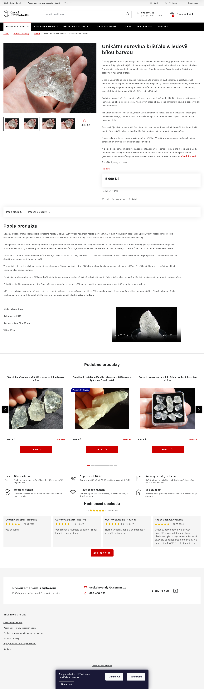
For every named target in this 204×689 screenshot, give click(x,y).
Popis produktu (14, 212)
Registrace (193, 3)
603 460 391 (147, 13)
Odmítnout (114, 677)
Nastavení (66, 684)
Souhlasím (136, 677)
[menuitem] (17, 27)
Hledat (128, 14)
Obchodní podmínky (12, 3)
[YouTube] (175, 591)
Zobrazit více (102, 553)
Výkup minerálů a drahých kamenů (19, 644)
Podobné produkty (37, 212)
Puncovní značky (11, 638)
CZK (155, 3)
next (199, 409)
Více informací (188, 156)
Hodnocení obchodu (102, 504)
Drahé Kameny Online (102, 666)
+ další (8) (85, 125)
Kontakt (7, 649)
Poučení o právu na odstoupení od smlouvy (23, 633)
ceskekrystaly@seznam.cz (107, 587)
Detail (34, 449)
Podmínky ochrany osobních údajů (43, 3)
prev (5, 409)
